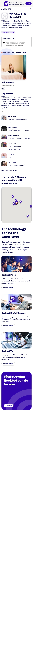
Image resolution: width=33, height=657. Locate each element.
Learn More (8, 287)
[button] (16, 203)
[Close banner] (2, 3)
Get (28, 4)
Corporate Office (8, 32)
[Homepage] (6, 9)
